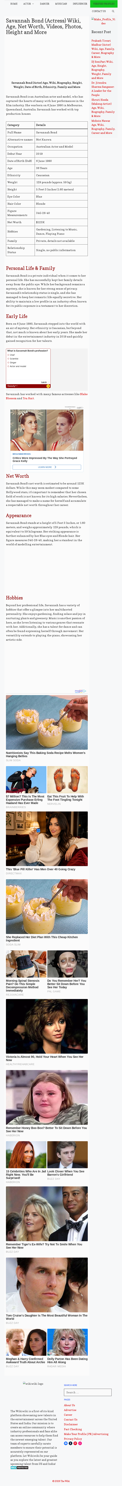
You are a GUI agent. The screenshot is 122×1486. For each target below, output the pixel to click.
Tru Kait (28, 398)
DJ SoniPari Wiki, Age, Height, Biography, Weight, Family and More (102, 70)
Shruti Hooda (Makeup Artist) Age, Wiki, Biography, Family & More (103, 108)
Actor (27, 3)
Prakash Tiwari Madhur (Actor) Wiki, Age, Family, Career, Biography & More (103, 48)
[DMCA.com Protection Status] (19, 1468)
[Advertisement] (47, 59)
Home (13, 3)
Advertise (70, 1410)
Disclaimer (71, 1424)
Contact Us (99, 11)
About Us (69, 1405)
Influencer (80, 3)
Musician (61, 3)
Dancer (44, 3)
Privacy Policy (73, 1438)
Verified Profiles (104, 3)
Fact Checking (73, 1429)
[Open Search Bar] (113, 11)
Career (68, 1414)
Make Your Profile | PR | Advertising (86, 1434)
